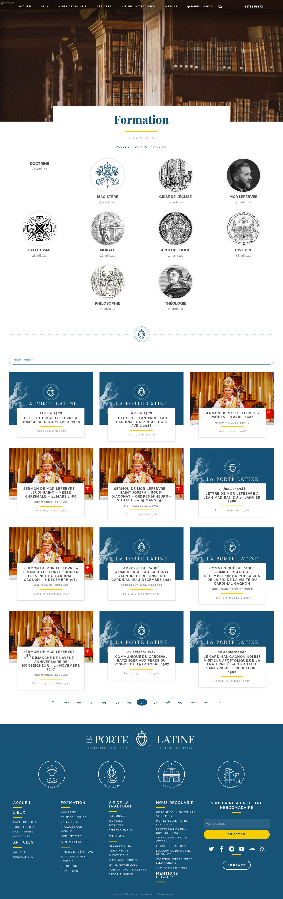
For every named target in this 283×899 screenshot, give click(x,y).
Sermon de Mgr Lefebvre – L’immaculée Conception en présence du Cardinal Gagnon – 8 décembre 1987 (51, 574)
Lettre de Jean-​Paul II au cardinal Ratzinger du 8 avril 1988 (141, 422)
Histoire (243, 250)
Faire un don (202, 6)
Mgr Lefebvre (243, 197)
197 (154, 702)
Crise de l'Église (175, 197)
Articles (104, 6)
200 (193, 702)
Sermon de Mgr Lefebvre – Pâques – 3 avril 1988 (232, 415)
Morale (107, 250)
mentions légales (167, 875)
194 (116, 702)
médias (116, 836)
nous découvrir (175, 803)
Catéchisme (40, 250)
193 (104, 702)
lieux (19, 812)
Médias (171, 6)
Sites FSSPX (254, 6)
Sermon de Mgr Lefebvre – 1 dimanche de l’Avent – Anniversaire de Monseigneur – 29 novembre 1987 (51, 660)
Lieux (44, 6)
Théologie (175, 303)
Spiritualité (75, 842)
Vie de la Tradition (139, 6)
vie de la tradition (120, 804)
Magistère (107, 197)
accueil (123, 146)
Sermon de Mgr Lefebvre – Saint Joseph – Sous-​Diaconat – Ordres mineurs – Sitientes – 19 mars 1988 (141, 494)
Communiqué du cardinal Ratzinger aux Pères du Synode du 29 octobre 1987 (141, 660)
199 (180, 702)
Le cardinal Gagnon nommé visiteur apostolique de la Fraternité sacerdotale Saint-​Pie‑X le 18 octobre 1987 (232, 664)
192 (91, 702)
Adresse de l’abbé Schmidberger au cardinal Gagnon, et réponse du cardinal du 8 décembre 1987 (141, 574)
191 (79, 702)
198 (167, 702)
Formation (141, 146)
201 (206, 702)
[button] (220, 6)
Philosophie (107, 303)
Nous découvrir (73, 6)
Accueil (25, 6)
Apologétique (175, 250)
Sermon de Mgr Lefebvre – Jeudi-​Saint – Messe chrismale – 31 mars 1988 (50, 492)
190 (66, 702)
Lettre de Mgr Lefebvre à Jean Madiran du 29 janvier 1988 (232, 497)
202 (218, 702)
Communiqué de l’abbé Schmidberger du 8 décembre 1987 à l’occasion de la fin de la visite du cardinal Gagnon (232, 576)
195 (129, 702)
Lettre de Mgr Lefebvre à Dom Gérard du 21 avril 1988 (51, 420)
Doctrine (39, 163)
